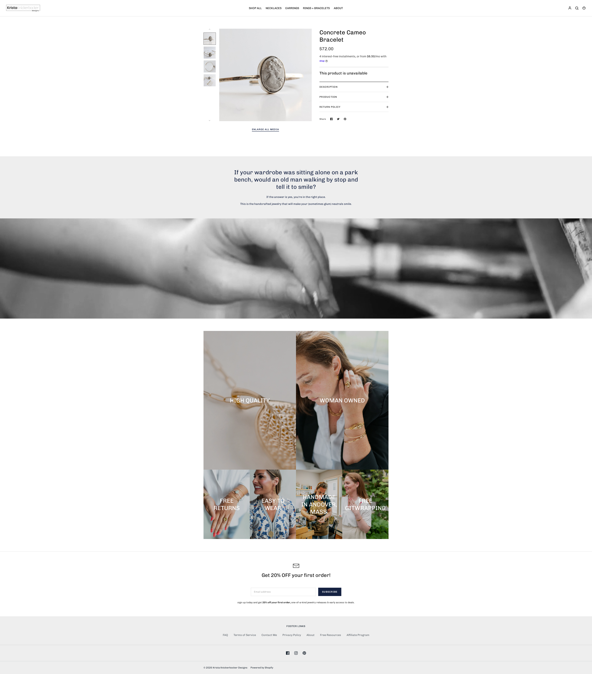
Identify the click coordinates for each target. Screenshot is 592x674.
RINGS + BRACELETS (316, 8)
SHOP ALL (255, 8)
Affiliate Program (358, 635)
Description (328, 86)
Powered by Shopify (262, 667)
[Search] (577, 8)
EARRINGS (292, 8)
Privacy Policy (291, 635)
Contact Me (269, 635)
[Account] (569, 8)
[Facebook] (287, 653)
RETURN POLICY (330, 106)
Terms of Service (245, 635)
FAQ (225, 635)
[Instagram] (296, 653)
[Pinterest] (304, 653)
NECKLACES (274, 8)
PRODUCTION (328, 96)
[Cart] (584, 8)
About (310, 635)
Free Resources (330, 635)
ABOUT (338, 8)
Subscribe (329, 591)
